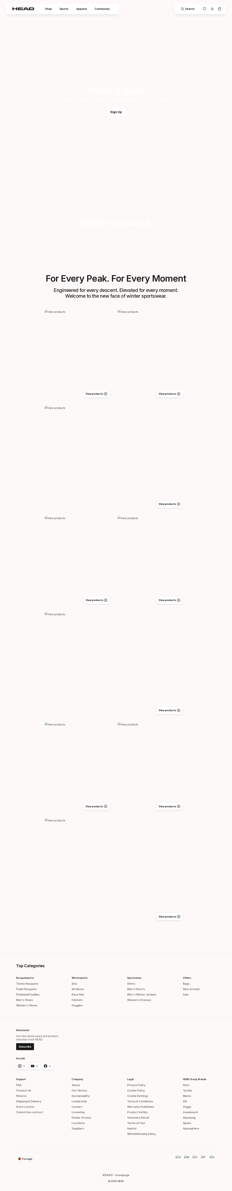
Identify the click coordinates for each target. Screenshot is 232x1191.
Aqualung (189, 1117)
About (76, 1085)
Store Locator (25, 1106)
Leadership (79, 1101)
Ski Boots (78, 989)
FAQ (18, 1085)
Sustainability (81, 1096)
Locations (78, 1123)
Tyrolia (187, 1090)
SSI (185, 1101)
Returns (21, 1096)
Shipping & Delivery (28, 1101)
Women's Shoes (26, 1005)
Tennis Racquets (27, 983)
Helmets (77, 1000)
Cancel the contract (29, 1112)
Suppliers (78, 1128)
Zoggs (187, 1106)
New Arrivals (191, 989)
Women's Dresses (139, 1000)
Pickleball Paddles (28, 994)
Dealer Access (81, 1117)
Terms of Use (136, 1123)
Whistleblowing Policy (141, 1134)
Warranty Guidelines (140, 1106)
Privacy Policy (136, 1085)
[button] (48, 8)
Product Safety (137, 1112)
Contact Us (23, 1090)
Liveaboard (190, 1112)
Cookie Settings (137, 1096)
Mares (187, 1096)
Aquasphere (191, 1128)
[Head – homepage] (23, 8)
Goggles (77, 1005)
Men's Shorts (136, 989)
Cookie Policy (136, 1090)
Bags (186, 983)
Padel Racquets (26, 989)
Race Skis (78, 994)
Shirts (131, 983)
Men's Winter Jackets (141, 994)
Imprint (132, 1128)
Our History (79, 1090)
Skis (74, 983)
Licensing (78, 1112)
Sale (186, 994)
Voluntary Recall (138, 1117)
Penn (186, 1085)
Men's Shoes (24, 1000)
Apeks (187, 1123)
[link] (116, 112)
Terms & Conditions (140, 1101)
